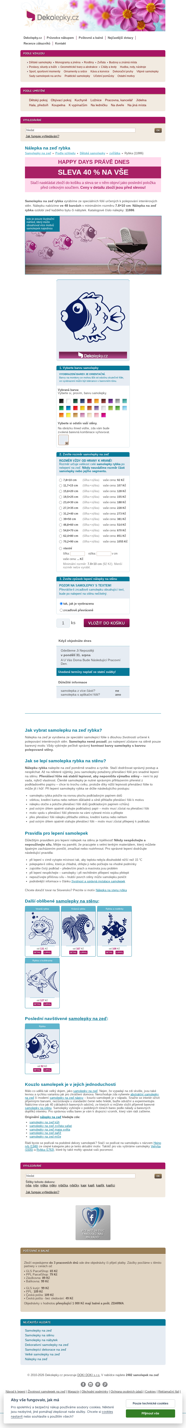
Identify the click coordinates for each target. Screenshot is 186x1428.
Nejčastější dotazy (120, 37)
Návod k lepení (15, 1391)
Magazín (73, 1391)
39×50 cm (69, 519)
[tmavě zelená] (75, 401)
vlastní (67, 548)
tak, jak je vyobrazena (78, 603)
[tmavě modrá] (82, 401)
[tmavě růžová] (103, 415)
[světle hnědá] (75, 415)
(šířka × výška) (91, 479)
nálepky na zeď (50, 1117)
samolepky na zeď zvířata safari (50, 1126)
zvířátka (114, 153)
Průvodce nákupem (60, 37)
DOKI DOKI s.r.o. (88, 1375)
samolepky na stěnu (77, 901)
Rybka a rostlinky (114, 909)
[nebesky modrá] (68, 408)
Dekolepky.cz (33, 37)
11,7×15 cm (70, 485)
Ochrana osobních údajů (127, 1391)
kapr (83, 1185)
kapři (91, 1185)
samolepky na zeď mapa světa (49, 1129)
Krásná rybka (78, 909)
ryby (36, 1185)
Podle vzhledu (65, 153)
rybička (63, 1185)
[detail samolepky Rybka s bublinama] (37, 1003)
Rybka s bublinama (42, 960)
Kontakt (60, 43)
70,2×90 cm (70, 541)
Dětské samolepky (92, 153)
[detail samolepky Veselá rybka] (37, 952)
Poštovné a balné (91, 37)
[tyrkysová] (124, 401)
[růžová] (96, 415)
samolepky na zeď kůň (44, 1122)
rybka (44, 1185)
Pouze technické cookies (150, 1403)
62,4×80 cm (70, 535)
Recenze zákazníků (37, 43)
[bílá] (68, 401)
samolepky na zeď (88, 1018)
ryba (28, 1185)
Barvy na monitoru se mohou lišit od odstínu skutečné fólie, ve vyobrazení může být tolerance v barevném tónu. (91, 378)
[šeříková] (82, 415)
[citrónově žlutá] (68, 415)
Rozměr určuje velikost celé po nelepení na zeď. (92, 466)
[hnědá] (103, 401)
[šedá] (117, 401)
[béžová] (89, 415)
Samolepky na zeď (38, 153)
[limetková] (110, 408)
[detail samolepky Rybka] (37, 1069)
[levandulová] (96, 408)
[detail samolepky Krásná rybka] (73, 952)
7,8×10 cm (70, 479)
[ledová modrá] (124, 408)
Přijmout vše (150, 1413)
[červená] (75, 408)
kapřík (100, 1185)
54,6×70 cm (70, 530)
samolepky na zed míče (45, 1136)
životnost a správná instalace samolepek (98, 881)
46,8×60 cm (70, 524)
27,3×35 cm (70, 507)
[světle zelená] (117, 408)
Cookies (150, 1391)
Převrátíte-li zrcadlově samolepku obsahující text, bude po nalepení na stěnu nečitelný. (92, 589)
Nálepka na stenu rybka (111, 890)
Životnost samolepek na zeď (46, 1391)
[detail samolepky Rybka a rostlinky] (109, 952)
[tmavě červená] (89, 401)
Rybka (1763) (45, 1149)
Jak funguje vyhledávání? (42, 136)
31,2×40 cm (70, 513)
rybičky (74, 1185)
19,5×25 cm (70, 496)
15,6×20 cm (70, 491)
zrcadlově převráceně (78, 610)
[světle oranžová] (61, 415)
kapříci (110, 1185)
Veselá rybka (42, 909)
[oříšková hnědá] (89, 408)
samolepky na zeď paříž (45, 1133)
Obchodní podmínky (95, 1391)
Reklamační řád (168, 1391)
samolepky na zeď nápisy (66, 1097)
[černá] (61, 401)
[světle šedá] (103, 408)
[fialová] (110, 401)
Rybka (42, 1026)
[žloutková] (96, 401)
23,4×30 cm (70, 502)
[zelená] (61, 408)
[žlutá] (82, 408)
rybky (52, 1185)
